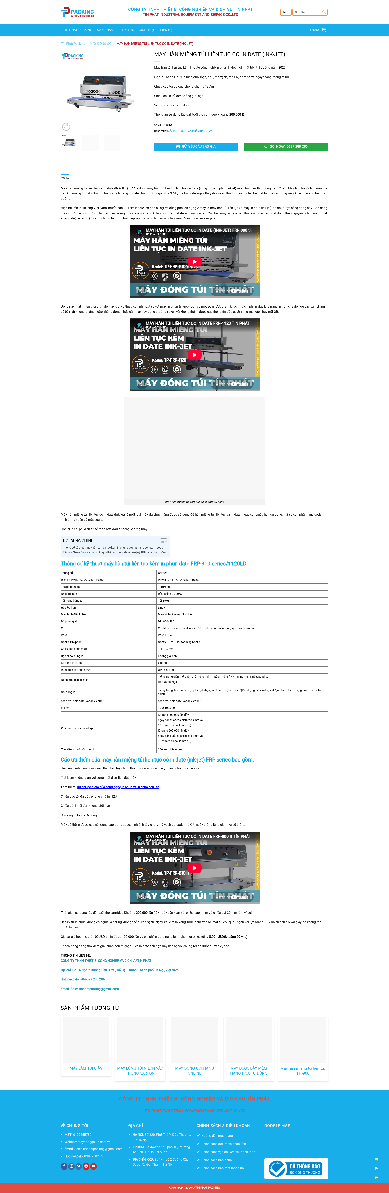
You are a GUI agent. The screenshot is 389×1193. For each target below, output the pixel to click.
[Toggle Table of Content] (161, 541)
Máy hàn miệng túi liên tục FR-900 (303, 1071)
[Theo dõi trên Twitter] (78, 1166)
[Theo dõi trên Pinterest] (86, 1166)
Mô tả (65, 178)
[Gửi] (324, 12)
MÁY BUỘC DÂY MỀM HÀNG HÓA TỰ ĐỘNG (248, 1071)
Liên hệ (166, 30)
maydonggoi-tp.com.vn (94, 1142)
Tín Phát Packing (77, 30)
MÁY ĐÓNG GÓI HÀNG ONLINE (194, 1071)
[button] (315, 30)
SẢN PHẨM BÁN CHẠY (200, 130)
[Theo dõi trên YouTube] (93, 1166)
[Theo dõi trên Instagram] (71, 1166)
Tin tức (127, 30)
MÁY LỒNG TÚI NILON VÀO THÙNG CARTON (140, 1071)
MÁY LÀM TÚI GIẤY (85, 1068)
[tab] (65, 178)
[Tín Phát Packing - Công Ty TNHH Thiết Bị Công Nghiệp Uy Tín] (78, 12)
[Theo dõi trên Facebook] (64, 1166)
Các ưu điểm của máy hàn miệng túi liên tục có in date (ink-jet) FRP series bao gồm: (114, 552)
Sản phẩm (105, 30)
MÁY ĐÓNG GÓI (101, 44)
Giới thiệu (147, 30)
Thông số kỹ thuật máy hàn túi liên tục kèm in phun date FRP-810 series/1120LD (113, 547)
